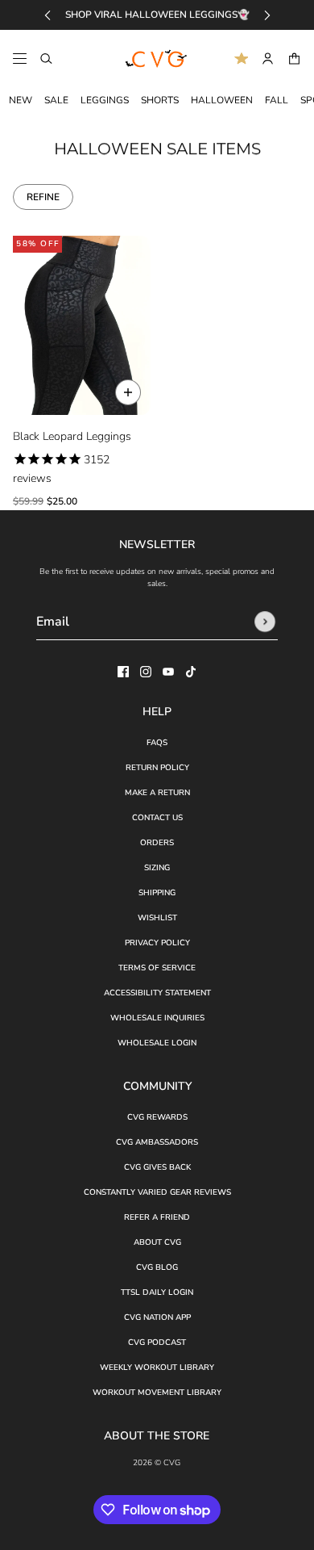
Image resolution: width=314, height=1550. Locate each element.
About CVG (157, 1242)
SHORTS (160, 100)
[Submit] (264, 621)
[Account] (268, 58)
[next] (267, 14)
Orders (157, 842)
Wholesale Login (157, 1043)
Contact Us (157, 817)
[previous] (47, 14)
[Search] (46, 58)
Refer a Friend (157, 1217)
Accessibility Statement (157, 993)
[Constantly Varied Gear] (157, 59)
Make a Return (157, 792)
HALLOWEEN (222, 100)
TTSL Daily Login (157, 1292)
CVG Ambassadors (157, 1142)
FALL (276, 100)
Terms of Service (157, 968)
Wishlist (157, 918)
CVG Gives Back (157, 1167)
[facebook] (123, 672)
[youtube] (168, 672)
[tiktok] (191, 672)
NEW (20, 100)
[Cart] (294, 58)
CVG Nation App (157, 1317)
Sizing (157, 867)
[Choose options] (128, 392)
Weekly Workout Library (157, 1367)
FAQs (157, 742)
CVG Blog (157, 1267)
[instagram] (146, 672)
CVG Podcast (157, 1342)
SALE (56, 100)
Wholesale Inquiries (157, 1018)
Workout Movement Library (157, 1392)
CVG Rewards (157, 1117)
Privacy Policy (157, 943)
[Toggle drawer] (20, 58)
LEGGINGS (105, 100)
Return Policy (157, 767)
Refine (43, 197)
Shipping (157, 893)
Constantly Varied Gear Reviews (157, 1192)
